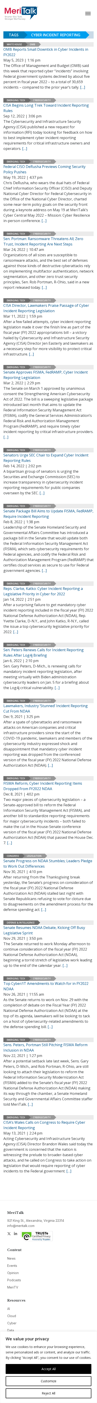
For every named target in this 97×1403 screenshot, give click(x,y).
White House (14, 44)
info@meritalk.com (21, 1226)
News (11, 1258)
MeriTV (12, 1287)
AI (8, 1309)
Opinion (13, 1273)
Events (12, 1266)
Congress (13, 855)
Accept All (49, 1369)
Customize (48, 1381)
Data (10, 1330)
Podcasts (14, 1280)
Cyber (11, 1323)
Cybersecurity (42, 100)
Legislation (34, 855)
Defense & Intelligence (21, 922)
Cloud (11, 1316)
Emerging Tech (16, 100)
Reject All (48, 1393)
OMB (32, 44)
